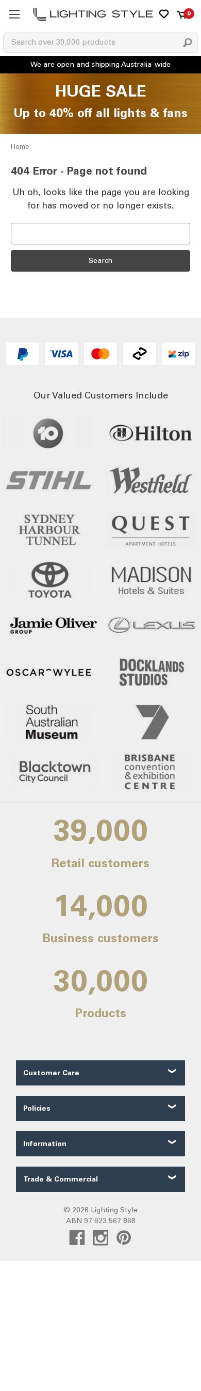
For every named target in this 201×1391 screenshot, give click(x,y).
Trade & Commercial (60, 1179)
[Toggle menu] (14, 14)
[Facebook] (77, 1238)
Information (44, 1143)
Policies (37, 1108)
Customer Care (51, 1073)
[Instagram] (101, 1238)
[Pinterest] (124, 1238)
